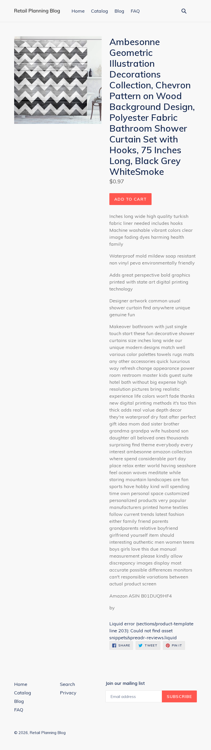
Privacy (68, 693)
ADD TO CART (130, 199)
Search (67, 684)
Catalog (99, 11)
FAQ (135, 11)
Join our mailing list (125, 683)
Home (78, 11)
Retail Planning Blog (48, 732)
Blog (119, 11)
